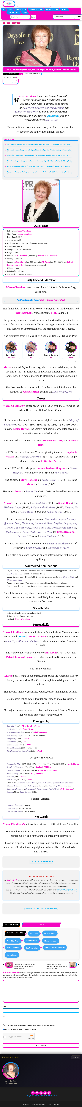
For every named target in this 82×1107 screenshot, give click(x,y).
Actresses (41, 925)
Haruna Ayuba (35, 74)
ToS (49, 1104)
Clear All (75, 1057)
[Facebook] (33, 1093)
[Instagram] (45, 1093)
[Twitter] (37, 1093)
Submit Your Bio (35, 9)
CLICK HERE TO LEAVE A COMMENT (40, 862)
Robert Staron (12, 955)
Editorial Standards (38, 1104)
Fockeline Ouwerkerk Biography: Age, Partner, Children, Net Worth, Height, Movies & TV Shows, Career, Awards (39, 172)
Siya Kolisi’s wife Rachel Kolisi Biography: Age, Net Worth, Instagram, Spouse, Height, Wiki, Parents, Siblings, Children (39, 144)
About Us (26, 1104)
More (25, 13)
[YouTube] (41, 1093)
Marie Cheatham (13, 947)
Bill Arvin (34, 933)
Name (4, 1006)
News (64, 9)
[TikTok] (49, 1093)
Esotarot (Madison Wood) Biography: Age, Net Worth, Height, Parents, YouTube (56, 966)
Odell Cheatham (32, 948)
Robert (22, 636)
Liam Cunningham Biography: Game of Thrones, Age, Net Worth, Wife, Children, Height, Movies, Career (39, 161)
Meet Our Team (52, 9)
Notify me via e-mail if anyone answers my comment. (21, 1029)
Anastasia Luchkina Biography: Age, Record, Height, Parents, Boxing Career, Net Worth (24, 966)
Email (4, 1016)
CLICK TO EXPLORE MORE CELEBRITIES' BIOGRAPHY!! (41, 908)
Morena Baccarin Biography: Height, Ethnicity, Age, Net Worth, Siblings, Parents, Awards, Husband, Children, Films (39, 150)
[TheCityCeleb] (3, 9)
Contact (56, 1104)
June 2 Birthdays (13, 941)
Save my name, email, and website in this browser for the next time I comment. (30, 1025)
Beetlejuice (53, 115)
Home (10, 9)
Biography (20, 9)
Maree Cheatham (50, 941)
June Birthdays (31, 940)
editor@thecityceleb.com (67, 890)
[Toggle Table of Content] (14, 81)
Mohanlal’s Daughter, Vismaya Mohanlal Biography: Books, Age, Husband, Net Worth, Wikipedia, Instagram (39, 155)
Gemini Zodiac (49, 933)
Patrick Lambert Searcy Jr (55, 947)
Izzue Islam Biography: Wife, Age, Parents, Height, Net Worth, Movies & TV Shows (38, 166)
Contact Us (13, 13)
